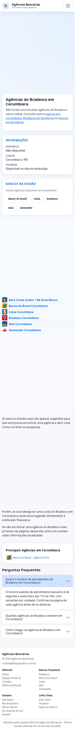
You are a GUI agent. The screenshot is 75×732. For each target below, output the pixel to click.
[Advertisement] (37, 54)
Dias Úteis (45, 699)
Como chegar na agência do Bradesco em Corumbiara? (33, 631)
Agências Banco (48, 707)
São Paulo (7, 699)
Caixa (37, 198)
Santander (26, 207)
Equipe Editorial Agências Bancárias (41, 722)
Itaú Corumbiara (20, 324)
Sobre (5, 674)
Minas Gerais (9, 707)
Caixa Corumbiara (21, 312)
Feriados (44, 703)
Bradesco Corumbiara (24, 318)
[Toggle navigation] (68, 5)
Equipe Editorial (11, 678)
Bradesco (52, 198)
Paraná (6, 714)
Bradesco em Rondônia (38, 118)
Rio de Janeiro (10, 703)
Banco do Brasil (17, 198)
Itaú (10, 207)
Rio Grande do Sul (12, 710)
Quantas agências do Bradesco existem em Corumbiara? (34, 617)
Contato (6, 681)
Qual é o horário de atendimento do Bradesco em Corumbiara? (29, 580)
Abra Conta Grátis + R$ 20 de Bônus (33, 300)
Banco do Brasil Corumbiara (28, 306)
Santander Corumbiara (25, 330)
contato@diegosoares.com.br (19, 663)
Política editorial (11, 685)
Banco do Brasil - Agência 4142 (31, 557)
